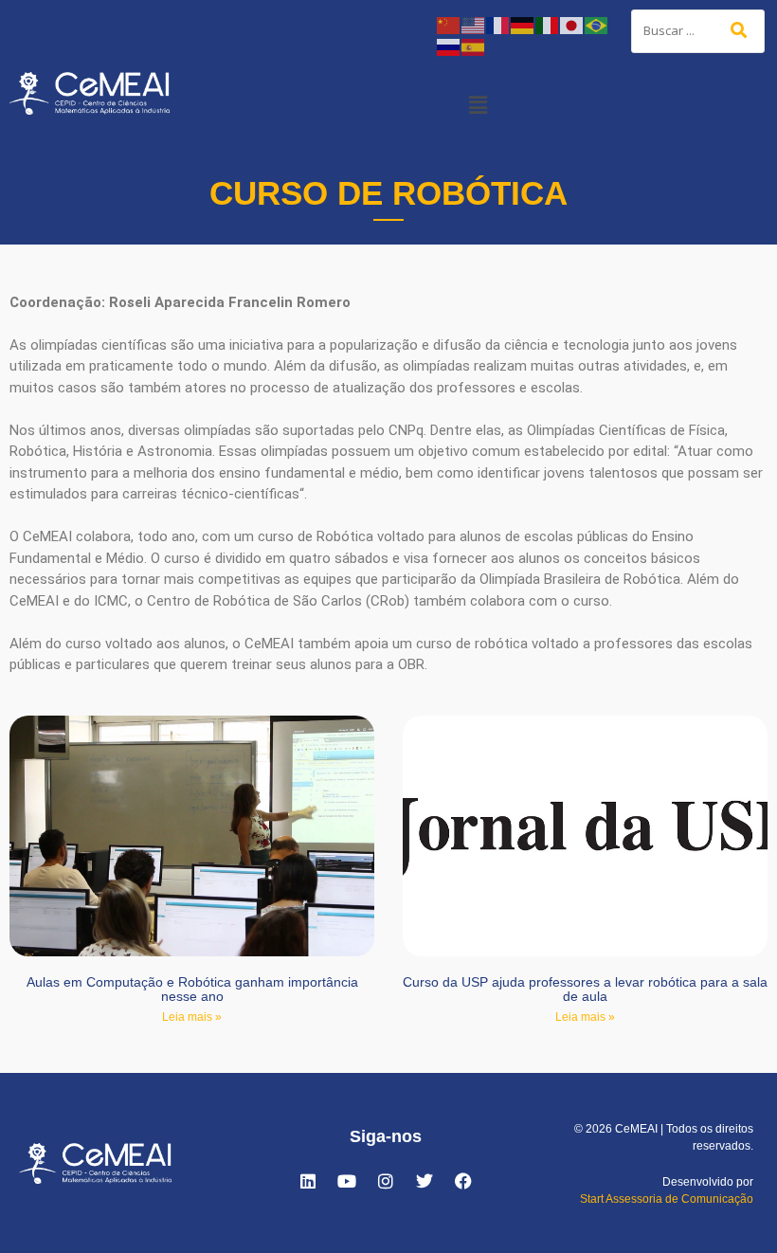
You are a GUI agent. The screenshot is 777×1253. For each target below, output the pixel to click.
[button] (477, 104)
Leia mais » (192, 1017)
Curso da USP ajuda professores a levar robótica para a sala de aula (585, 989)
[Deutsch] (523, 24)
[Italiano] (547, 24)
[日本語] (572, 24)
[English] (473, 24)
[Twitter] (424, 1181)
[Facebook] (463, 1181)
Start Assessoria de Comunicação (666, 1199)
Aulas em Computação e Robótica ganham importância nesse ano (192, 989)
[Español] (473, 46)
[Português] (597, 24)
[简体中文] (449, 24)
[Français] (498, 24)
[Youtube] (347, 1181)
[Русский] (449, 46)
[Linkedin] (308, 1181)
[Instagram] (386, 1181)
